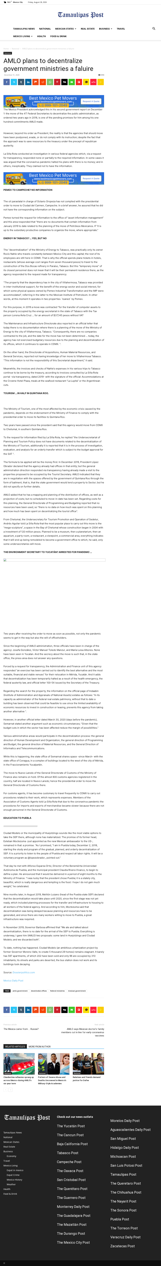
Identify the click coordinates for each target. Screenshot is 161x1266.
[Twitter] (14, 82)
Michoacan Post (123, 1157)
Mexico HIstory (14, 1179)
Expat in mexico (15, 1170)
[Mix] (35, 82)
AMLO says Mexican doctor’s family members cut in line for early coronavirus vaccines (82, 1032)
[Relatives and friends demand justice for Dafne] (88, 1064)
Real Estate (88, 28)
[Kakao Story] (86, 82)
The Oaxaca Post (70, 1171)
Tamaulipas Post (123, 1174)
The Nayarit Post (123, 1201)
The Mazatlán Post (71, 1225)
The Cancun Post (70, 1135)
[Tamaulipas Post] (80, 15)
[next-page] (10, 1090)
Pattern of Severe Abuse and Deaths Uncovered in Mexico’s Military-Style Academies (52, 1080)
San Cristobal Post (71, 1180)
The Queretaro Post (125, 1183)
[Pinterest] (57, 82)
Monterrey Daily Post (73, 1207)
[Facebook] (6, 82)
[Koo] (100, 82)
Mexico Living (21, 36)
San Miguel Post (123, 1139)
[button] (154, 28)
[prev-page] (5, 1090)
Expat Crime (13, 1174)
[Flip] (79, 82)
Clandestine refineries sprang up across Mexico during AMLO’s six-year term (18, 1080)
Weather (11, 1184)
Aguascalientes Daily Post (130, 1130)
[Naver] (72, 82)
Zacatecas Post (122, 1246)
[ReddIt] (43, 82)
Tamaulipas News (24, 28)
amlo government (20, 991)
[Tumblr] (21, 82)
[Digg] (64, 82)
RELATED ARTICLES (15, 1046)
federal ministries (57, 991)
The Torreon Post (124, 1228)
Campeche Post (69, 1162)
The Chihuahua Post (125, 1192)
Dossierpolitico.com (24, 972)
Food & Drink (58, 36)
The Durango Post (71, 1234)
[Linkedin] (28, 82)
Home (6, 48)
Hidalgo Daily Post (124, 1148)
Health (41, 36)
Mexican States (64, 28)
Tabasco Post (67, 1153)
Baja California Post (72, 1144)
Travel (121, 28)
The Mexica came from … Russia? (21, 1029)
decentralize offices (39, 991)
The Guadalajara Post (73, 1216)
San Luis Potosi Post (126, 1165)
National (45, 28)
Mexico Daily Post (13, 980)
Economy (11, 1156)
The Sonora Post (123, 1210)
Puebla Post (119, 1219)
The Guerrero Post (71, 1198)
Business (104, 28)
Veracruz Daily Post (125, 1237)
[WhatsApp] (50, 82)
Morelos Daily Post (125, 1121)
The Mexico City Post (73, 1242)
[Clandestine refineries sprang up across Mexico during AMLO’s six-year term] (19, 1064)
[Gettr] (93, 82)
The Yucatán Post (71, 1126)
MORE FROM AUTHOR (40, 1046)
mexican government (77, 991)
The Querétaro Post (72, 1189)
